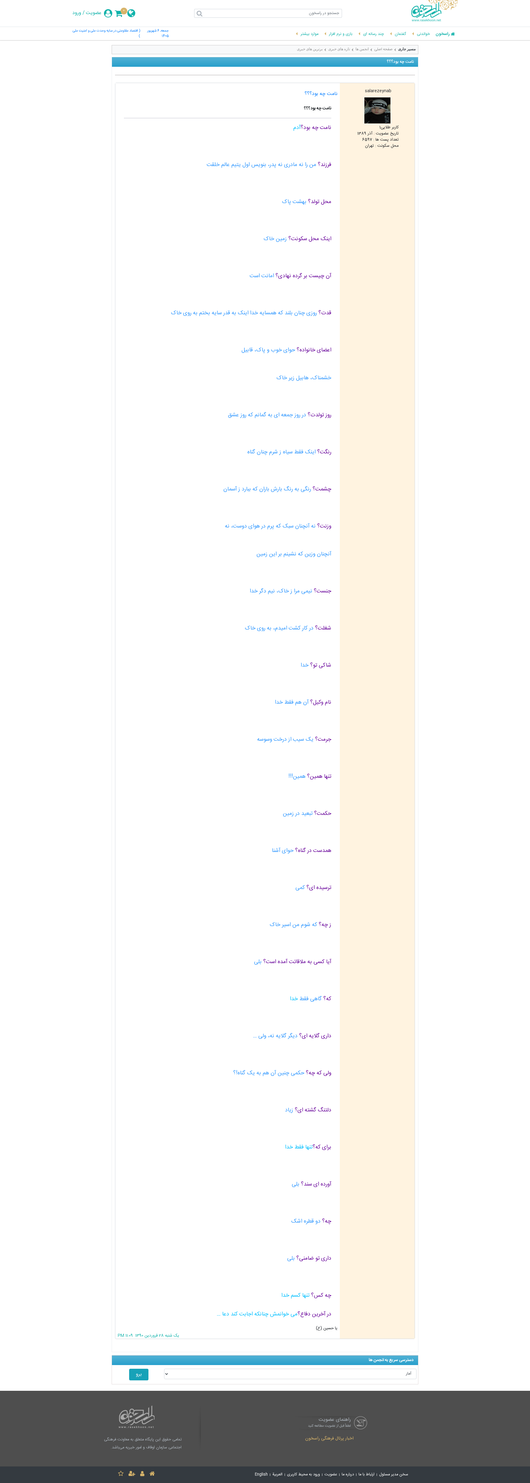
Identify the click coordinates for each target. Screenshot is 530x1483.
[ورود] (142, 1474)
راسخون (443, 34)
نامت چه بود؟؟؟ (321, 94)
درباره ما (348, 1474)
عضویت (94, 13)
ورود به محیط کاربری (303, 1474)
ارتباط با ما (366, 1474)
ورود (76, 13)
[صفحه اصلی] (152, 1474)
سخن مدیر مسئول (393, 1474)
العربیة (277, 1474)
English (261, 1474)
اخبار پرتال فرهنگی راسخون (329, 1439)
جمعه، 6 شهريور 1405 (158, 33)
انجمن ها (362, 49)
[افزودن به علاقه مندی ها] (121, 1474)
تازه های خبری (339, 49)
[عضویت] (132, 1474)
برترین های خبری (310, 49)
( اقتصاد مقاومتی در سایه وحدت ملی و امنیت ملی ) (106, 33)
